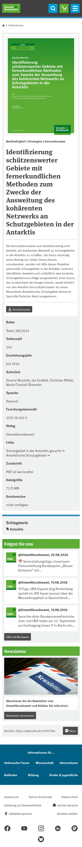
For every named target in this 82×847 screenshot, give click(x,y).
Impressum (11, 797)
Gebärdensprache (20, 813)
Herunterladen (21, 309)
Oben (72, 731)
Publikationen (15, 25)
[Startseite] (11, 8)
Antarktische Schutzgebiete (26, 455)
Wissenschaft (44, 763)
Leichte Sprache (67, 805)
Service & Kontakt (40, 797)
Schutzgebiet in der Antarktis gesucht (33, 450)
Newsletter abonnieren (20, 715)
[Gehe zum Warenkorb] (64, 8)
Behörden (10, 775)
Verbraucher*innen (16, 763)
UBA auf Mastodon (17, 637)
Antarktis (16, 529)
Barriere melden (67, 813)
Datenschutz (69, 797)
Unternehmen (69, 763)
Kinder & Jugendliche (63, 775)
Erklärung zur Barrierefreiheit (22, 805)
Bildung (33, 775)
